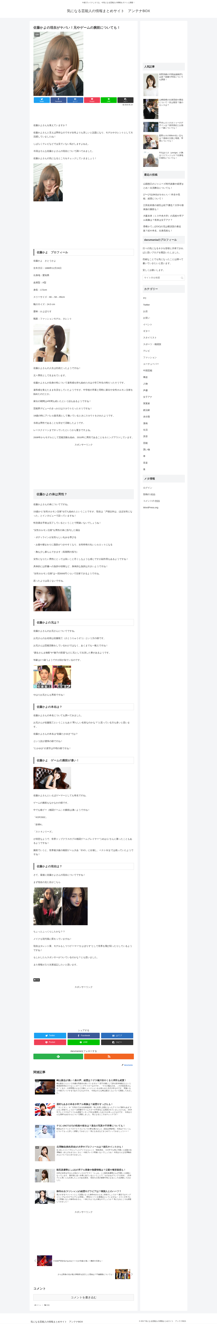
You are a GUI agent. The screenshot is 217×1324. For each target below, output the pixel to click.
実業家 (146, 403)
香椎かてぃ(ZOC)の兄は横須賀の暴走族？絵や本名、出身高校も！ (162, 228)
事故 (145, 377)
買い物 (146, 449)
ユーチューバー (151, 364)
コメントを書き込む (84, 1297)
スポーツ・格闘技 (152, 344)
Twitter (146, 305)
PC (144, 298)
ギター (146, 331)
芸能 (37, 980)
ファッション (150, 357)
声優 (145, 390)
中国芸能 (147, 370)
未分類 (146, 416)
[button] (182, 278)
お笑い (146, 318)
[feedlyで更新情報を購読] (58, 1056)
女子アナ (147, 397)
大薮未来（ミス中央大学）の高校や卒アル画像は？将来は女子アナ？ (163, 218)
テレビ (146, 351)
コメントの (151, 501)
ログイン (147, 488)
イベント (147, 324)
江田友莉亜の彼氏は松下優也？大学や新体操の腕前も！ (163, 207)
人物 (145, 383)
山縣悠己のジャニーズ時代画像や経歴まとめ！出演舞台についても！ (163, 186)
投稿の (149, 494)
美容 (145, 436)
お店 (145, 311)
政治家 (146, 410)
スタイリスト (150, 337)
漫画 (145, 423)
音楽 (145, 463)
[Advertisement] (83, 113)
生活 (145, 430)
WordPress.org (150, 507)
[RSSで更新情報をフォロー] (109, 1056)
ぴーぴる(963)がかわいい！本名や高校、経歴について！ (161, 196)
